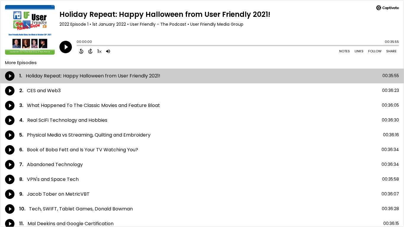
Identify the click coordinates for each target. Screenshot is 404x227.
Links (359, 51)
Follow (375, 51)
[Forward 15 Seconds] (90, 51)
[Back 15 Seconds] (81, 51)
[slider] (78, 46)
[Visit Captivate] (387, 8)
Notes (344, 51)
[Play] (65, 47)
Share (391, 51)
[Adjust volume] (108, 51)
